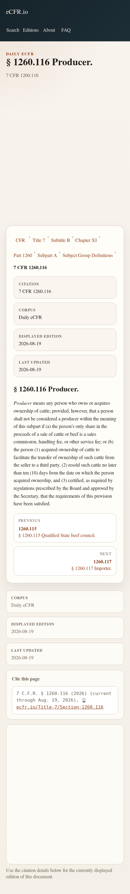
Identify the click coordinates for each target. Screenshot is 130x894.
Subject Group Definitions (88, 255)
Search (12, 30)
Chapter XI (86, 240)
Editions (31, 30)
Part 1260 (23, 255)
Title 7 (39, 240)
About (49, 30)
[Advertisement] (65, 158)
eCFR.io (17, 11)
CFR (20, 240)
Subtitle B (60, 240)
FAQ (66, 30)
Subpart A (47, 255)
